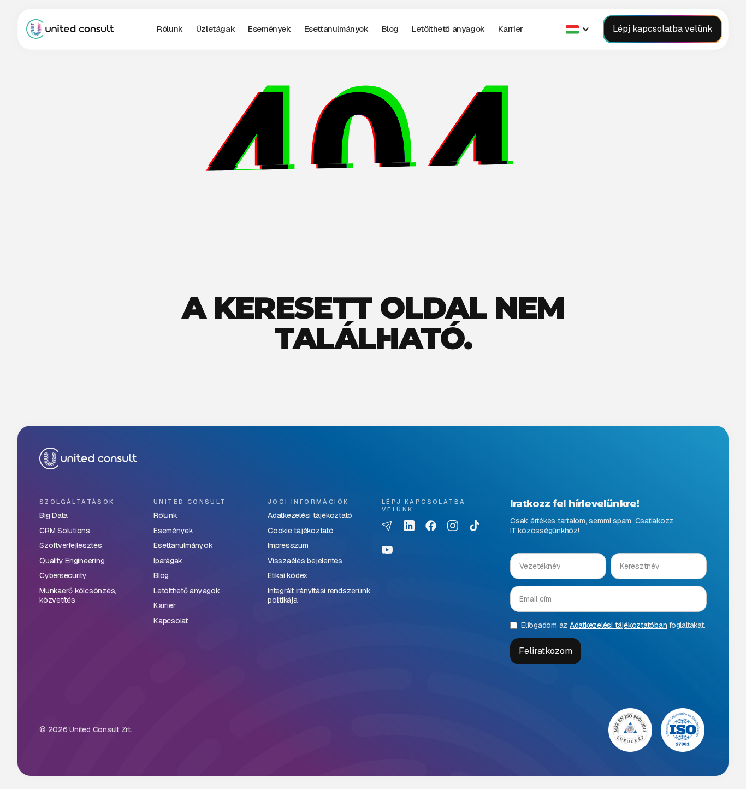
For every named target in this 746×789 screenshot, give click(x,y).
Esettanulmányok (336, 28)
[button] (215, 29)
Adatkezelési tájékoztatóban (618, 625)
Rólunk (170, 28)
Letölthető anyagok (448, 28)
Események (269, 28)
